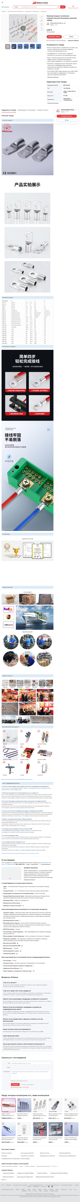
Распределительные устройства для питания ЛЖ (11, 1158)
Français (34, 1189)
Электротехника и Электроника (15, 11)
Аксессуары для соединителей (25, 1177)
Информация (36, 1186)
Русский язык (64, 1189)
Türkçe (40, 1191)
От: (9, 1063)
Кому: (8, 1067)
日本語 (28, 1189)
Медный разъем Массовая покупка (45, 1177)
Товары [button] (16, 7)
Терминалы (44, 11)
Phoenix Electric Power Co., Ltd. (58, 23)
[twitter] (52, 1186)
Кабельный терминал (8, 1177)
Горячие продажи (25, 1158)
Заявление (8, 1185)
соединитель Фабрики (8, 1173)
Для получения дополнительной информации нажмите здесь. (17, 779)
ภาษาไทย (35, 1191)
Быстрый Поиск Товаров (66, 1185)
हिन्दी (30, 1191)
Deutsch (45, 1189)
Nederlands (24, 1191)
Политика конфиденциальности (36, 1185)
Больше (4, 1179)
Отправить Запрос (54, 36)
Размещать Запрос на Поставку (20, 1087)
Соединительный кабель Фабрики (59, 1173)
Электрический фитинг (65, 1153)
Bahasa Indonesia (54, 1191)
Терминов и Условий (55, 1196)
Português (51, 1189)
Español (39, 1189)
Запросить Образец (73, 40)
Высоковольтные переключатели (67, 1156)
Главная (4, 11)
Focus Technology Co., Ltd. (38, 1193)
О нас (3, 1185)
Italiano (57, 1189)
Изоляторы (4, 1156)
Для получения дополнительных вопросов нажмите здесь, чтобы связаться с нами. (20, 853)
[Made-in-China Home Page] (40, 2)
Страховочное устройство (27, 1156)
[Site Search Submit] (63, 7)
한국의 (70, 1189)
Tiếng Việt (46, 1191)
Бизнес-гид (43, 1186)
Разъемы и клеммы (6, 1153)
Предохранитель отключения (47, 1156)
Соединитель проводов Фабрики (25, 1173)
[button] (2, 2)
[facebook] (48, 1186)
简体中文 (17, 1189)
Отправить (15, 1084)
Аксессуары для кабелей (27, 1153)
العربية (75, 1189)
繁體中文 (23, 1189)
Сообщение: (7, 1071)
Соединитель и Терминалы (32, 11)
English (12, 1189)
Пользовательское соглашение (20, 1185)
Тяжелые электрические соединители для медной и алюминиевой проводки (71, 1139)
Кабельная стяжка (44, 1153)
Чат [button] (72, 36)
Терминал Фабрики (42, 1173)
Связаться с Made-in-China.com (52, 1185)
